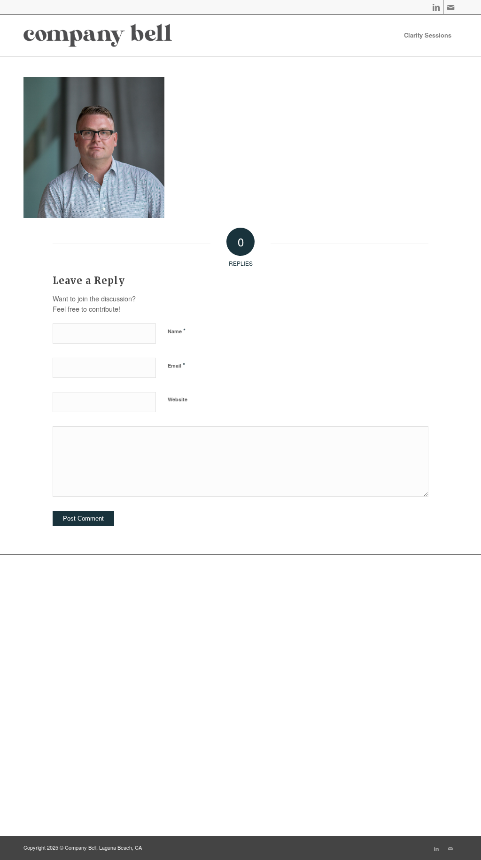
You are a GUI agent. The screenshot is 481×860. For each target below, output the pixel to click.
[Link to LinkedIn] (436, 7)
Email (176, 365)
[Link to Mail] (450, 7)
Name (177, 330)
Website (177, 399)
